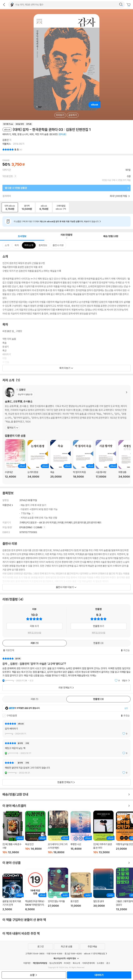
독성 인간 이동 (35, 832)
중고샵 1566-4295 (73, 953)
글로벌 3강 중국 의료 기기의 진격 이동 (12, 892)
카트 (129, 5)
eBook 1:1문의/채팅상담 (94, 953)
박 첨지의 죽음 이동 (83, 461)
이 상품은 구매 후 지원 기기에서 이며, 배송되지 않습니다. (56, 221)
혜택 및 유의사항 (34, 632)
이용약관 (26, 963)
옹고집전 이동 (81, 891)
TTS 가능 (26, 513)
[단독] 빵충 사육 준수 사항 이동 (12, 832)
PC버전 (67, 963)
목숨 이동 (60, 461)
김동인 (5, 139)
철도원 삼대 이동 (103, 890)
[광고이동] (121, 4)
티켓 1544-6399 (54, 953)
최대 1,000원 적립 (119, 196)
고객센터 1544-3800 (34, 953)
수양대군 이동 (15, 460)
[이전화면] (4, 4)
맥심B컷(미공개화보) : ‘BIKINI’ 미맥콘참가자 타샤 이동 (35, 890)
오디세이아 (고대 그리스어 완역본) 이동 (58, 832)
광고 (108, 963)
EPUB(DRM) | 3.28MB (31, 527)
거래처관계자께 (88, 963)
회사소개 (76, 963)
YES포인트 (7, 176)
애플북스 (6, 143)
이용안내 (6, 505)
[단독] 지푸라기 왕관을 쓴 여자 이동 (103, 832)
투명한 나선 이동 (81, 832)
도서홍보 (100, 963)
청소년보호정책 (55, 963)
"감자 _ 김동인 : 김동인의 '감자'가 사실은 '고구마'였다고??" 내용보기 (66, 669)
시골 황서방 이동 (106, 461)
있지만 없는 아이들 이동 (58, 889)
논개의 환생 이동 (38, 461)
